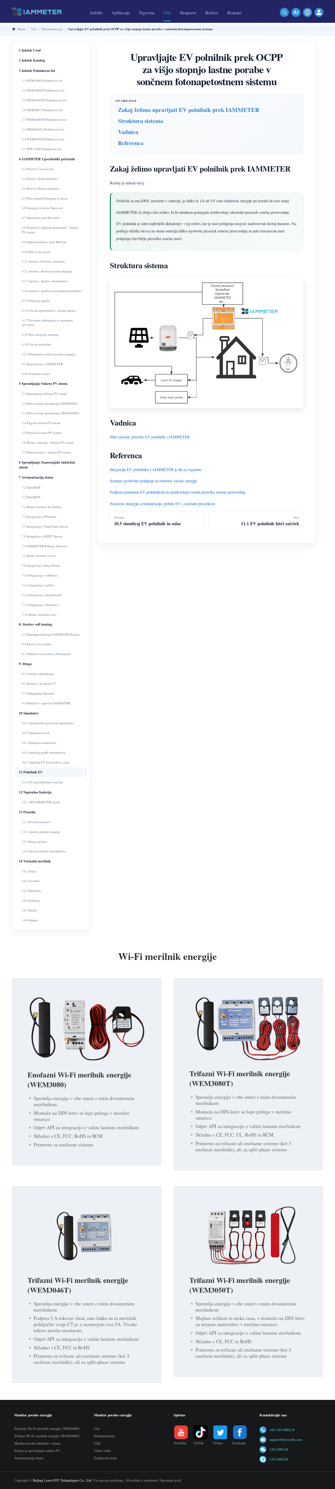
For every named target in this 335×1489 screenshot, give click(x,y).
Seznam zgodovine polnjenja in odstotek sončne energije (153, 480)
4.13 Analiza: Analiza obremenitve (45, 281)
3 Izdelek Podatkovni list (37, 70)
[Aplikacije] (121, 21)
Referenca (130, 142)
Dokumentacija (104, 1436)
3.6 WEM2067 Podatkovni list (42, 110)
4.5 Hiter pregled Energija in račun (45, 198)
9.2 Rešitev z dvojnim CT (39, 683)
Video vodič (102, 1450)
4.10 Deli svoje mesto (36, 252)
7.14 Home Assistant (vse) (39, 614)
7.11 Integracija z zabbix (38, 585)
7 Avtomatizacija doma (36, 477)
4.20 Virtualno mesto (36, 374)
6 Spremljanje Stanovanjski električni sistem (47, 465)
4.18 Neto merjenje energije (40, 334)
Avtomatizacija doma (28, 1458)
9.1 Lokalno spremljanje (38, 673)
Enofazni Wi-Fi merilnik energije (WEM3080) (79, 1079)
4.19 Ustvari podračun (36, 344)
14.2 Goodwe (30, 881)
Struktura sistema (140, 120)
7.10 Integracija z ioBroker (39, 575)
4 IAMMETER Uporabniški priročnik (47, 158)
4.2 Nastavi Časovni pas (38, 169)
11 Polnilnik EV (31, 772)
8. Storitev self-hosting (35, 624)
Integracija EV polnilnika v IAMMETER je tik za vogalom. (156, 469)
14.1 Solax (29, 871)
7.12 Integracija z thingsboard (42, 595)
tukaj (140, 182)
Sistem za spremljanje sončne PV (37, 1450)
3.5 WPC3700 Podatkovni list (42, 149)
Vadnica (128, 131)
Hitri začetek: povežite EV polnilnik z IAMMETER (150, 436)
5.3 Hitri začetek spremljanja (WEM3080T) (50, 413)
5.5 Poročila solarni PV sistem (41, 432)
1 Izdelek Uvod (30, 50)
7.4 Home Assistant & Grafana (42, 507)
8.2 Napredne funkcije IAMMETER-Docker (50, 634)
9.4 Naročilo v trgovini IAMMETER (46, 703)
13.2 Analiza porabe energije (41, 832)
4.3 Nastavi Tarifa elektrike (40, 178)
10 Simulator (28, 713)
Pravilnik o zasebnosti (142, 1480)
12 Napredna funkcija (35, 792)
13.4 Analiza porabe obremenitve (44, 851)
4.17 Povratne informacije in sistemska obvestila (47, 322)
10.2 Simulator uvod (35, 733)
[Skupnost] (188, 21)
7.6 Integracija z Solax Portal (41, 565)
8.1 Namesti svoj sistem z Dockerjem (46, 654)
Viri (97, 1428)
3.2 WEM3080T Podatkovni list (43, 90)
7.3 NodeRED (31, 497)
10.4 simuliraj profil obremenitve (43, 752)
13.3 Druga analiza (34, 841)
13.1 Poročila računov (36, 822)
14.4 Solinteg (31, 900)
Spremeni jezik (170, 1480)
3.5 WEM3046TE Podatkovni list (44, 100)
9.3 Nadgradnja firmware (38, 693)
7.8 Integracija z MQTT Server (42, 536)
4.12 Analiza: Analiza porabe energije (47, 271)
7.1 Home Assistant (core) (39, 555)
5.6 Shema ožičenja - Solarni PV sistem (47, 442)
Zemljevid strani (105, 1458)
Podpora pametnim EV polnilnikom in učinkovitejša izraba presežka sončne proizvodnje (178, 492)
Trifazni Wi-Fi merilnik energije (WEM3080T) (239, 1078)
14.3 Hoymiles (31, 890)
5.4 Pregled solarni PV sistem (41, 423)
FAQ (97, 1443)
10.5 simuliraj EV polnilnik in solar (45, 762)
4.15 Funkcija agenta (36, 300)
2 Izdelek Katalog (32, 60)
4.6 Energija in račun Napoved (42, 208)
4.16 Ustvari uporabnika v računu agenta (49, 310)
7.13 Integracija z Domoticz (40, 605)
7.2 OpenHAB (31, 487)
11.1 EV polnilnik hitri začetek (42, 782)
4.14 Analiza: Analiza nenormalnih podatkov (52, 291)
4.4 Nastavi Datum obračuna (40, 188)
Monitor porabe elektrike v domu (37, 1443)
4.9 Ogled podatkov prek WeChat (44, 242)
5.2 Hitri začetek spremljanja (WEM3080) (49, 403)
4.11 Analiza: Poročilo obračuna (43, 261)
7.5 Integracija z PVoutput (39, 516)
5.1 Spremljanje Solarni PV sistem (44, 393)
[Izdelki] (96, 21)
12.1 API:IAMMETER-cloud (41, 802)
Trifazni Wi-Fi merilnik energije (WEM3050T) (239, 1284)
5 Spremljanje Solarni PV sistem (43, 383)
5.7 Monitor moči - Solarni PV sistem (46, 452)
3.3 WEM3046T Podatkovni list (43, 129)
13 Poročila (27, 812)
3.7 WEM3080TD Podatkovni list (44, 119)
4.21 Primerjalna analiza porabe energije (48, 354)
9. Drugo (25, 663)
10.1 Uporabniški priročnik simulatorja (48, 723)
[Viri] (167, 21)
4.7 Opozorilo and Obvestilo (41, 217)
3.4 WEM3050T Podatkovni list (43, 139)
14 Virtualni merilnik (35, 861)
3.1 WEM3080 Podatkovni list (42, 80)
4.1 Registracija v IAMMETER (42, 364)
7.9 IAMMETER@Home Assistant (44, 546)
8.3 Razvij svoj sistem (36, 644)
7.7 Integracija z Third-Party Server (45, 526)
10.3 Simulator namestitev (39, 742)
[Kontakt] (234, 21)
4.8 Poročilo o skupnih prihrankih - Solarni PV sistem (50, 229)
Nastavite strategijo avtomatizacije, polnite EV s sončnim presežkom (162, 503)
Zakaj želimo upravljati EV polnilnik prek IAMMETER (188, 109)
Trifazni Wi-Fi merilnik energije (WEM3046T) (77, 1284)
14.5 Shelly (29, 910)
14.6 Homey (30, 920)
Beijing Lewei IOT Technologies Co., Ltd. (62, 1480)
